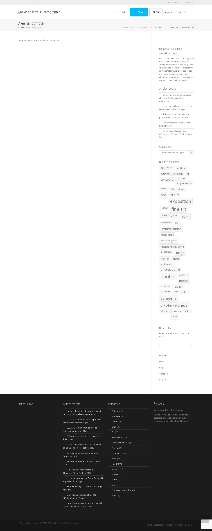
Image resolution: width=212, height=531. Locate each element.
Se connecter (173, 2)
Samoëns (168, 298)
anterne (170, 167)
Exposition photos (120, 442)
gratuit (174, 215)
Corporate (116, 421)
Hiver (114, 458)
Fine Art (115, 448)
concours (167, 179)
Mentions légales (155, 524)
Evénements (118, 437)
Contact (182, 12)
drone (163, 188)
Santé (114, 479)
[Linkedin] (30, 2)
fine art (178, 209)
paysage (165, 258)
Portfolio (122, 12)
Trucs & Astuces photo (122, 490)
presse (183, 281)
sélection (165, 311)
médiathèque (166, 252)
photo (176, 259)
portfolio (183, 275)
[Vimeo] (25, 2)
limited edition (171, 229)
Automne (116, 411)
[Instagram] (41, 2)
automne (165, 173)
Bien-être (116, 416)
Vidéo (114, 495)
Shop (141, 12)
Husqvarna (117, 463)
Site (113, 484)
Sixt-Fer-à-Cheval (174, 305)
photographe (167, 264)
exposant (174, 194)
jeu (176, 222)
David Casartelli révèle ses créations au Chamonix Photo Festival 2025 (175, 134)
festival (164, 207)
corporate (181, 179)
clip (187, 173)
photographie (170, 269)
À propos (169, 12)
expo (163, 195)
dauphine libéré (184, 183)
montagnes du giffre (172, 246)
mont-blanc (167, 234)
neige (180, 253)
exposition (180, 201)
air (162, 167)
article (181, 168)
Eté (113, 432)
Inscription (188, 2)
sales (176, 291)
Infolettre (169, 524)
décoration (177, 189)
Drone (115, 426)
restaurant (165, 291)
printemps (165, 286)
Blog (156, 12)
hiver (184, 216)
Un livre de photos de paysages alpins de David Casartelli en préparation (175, 98)
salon (184, 291)
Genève (164, 215)
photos (168, 276)
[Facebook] (20, 2)
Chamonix (178, 173)
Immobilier (117, 469)
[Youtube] (36, 2)
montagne (168, 240)
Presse (115, 474)
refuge (177, 286)
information (166, 222)
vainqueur (177, 311)
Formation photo (119, 453)
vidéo (187, 311)
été (175, 317)
